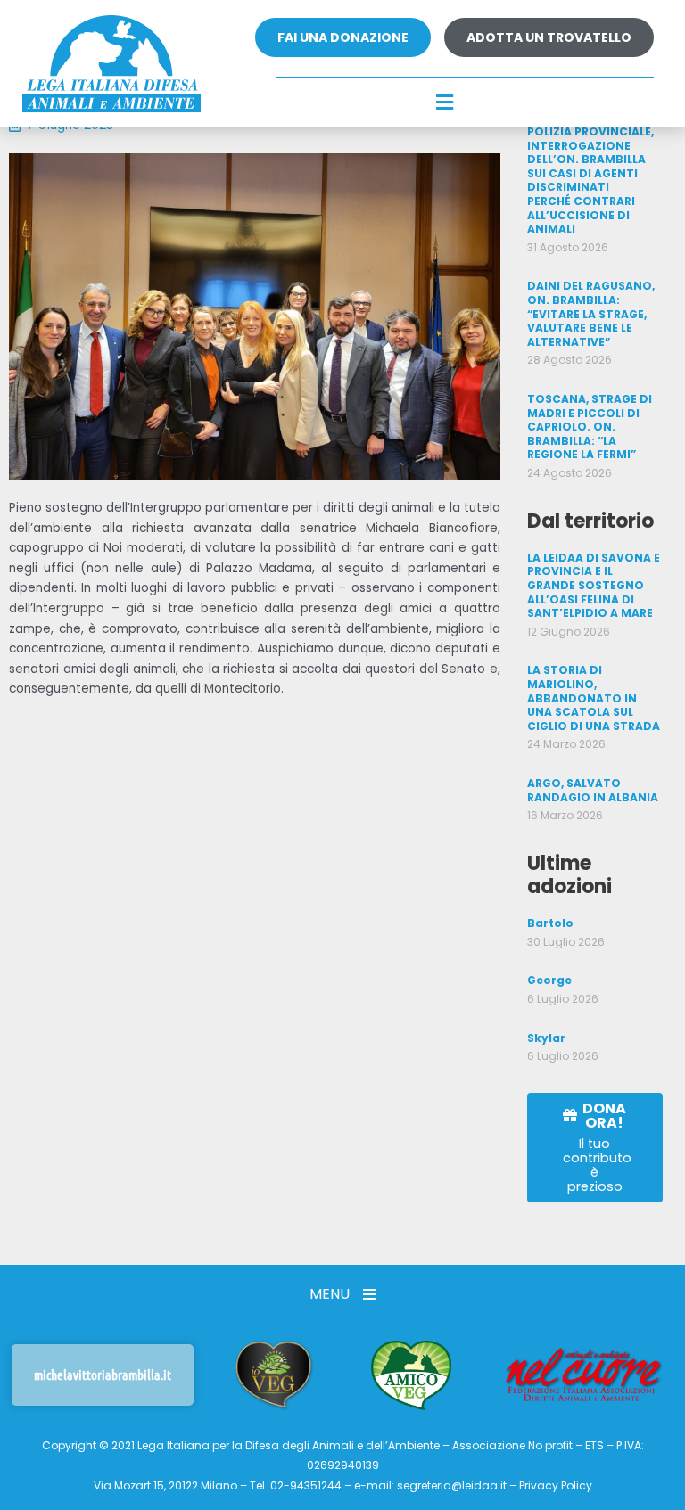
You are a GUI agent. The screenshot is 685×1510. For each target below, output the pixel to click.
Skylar (546, 1038)
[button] (444, 103)
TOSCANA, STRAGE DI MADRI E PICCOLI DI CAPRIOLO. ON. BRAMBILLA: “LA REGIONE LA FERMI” (589, 426)
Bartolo (550, 923)
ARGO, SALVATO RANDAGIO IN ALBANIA (592, 790)
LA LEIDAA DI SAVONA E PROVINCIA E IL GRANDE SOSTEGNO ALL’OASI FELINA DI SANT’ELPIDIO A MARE (593, 585)
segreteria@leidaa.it (452, 1485)
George (549, 980)
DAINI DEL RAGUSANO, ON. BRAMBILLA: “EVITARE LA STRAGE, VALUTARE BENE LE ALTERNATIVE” (591, 313)
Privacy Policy (555, 1485)
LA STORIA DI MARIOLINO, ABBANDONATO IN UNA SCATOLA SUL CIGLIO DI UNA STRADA (593, 697)
